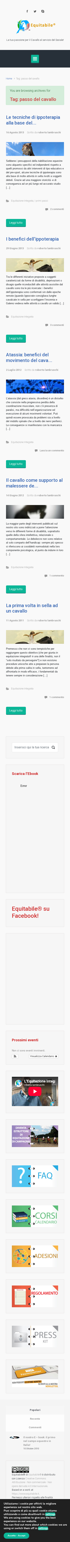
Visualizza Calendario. (42, 1056)
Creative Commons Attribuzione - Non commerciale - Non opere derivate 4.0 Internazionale (32, 1482)
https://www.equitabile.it (25, 1493)
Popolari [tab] (35, 1410)
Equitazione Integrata (22, 200)
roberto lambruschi (49, 132)
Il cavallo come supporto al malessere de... (34, 483)
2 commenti (57, 209)
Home (9, 78)
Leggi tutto (16, 222)
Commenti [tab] (35, 1427)
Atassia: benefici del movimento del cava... (29, 357)
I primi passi (41, 200)
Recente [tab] (35, 1418)
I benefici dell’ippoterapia (32, 239)
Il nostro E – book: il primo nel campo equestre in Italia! (39, 1441)
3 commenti (57, 325)
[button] (15, 1056)
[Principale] (35, 59)
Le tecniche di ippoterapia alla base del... (33, 120)
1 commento (56, 575)
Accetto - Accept (16, 1535)
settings (50, 1514)
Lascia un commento (52, 450)
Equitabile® (35, 1474)
